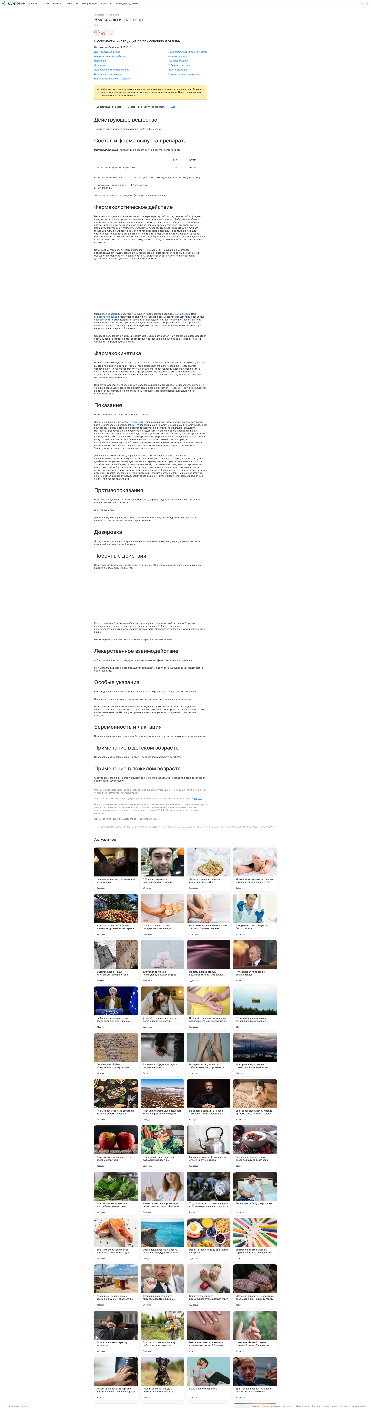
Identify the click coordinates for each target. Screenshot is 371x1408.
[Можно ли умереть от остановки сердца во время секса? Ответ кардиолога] (255, 869)
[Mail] (4, 3)
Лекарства (99, 15)
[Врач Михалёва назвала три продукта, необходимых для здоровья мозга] (116, 1240)
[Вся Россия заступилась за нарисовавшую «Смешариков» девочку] (255, 1240)
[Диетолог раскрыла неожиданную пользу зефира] (162, 962)
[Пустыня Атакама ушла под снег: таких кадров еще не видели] (162, 1101)
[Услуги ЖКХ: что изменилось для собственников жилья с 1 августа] (208, 1193)
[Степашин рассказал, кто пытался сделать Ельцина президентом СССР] (162, 1286)
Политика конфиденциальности (352, 1406)
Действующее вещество (107, 52)
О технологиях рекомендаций (324, 1406)
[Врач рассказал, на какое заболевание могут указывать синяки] (208, 1054)
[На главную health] (15, 3)
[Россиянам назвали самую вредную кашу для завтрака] (255, 1147)
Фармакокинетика (177, 56)
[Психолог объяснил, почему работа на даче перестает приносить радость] (162, 1332)
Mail (4, 1406)
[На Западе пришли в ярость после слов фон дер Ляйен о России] (116, 1008)
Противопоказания (178, 60)
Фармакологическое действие (110, 56)
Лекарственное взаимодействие (111, 69)
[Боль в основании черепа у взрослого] (116, 1332)
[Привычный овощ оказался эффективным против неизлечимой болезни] (162, 1147)
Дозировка (100, 65)
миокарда (184, 313)
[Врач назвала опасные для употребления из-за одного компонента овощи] (116, 1193)
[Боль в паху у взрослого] (208, 1378)
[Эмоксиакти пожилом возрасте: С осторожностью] (110, 32)
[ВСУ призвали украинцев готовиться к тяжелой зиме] (255, 1054)
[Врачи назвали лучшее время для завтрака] (208, 1240)
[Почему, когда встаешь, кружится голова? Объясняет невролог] (208, 962)
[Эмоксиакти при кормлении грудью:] (103, 32)
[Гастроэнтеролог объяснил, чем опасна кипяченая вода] (208, 1147)
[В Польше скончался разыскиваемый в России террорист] (162, 869)
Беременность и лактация (108, 74)
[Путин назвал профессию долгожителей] (255, 962)
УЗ (100, 424)
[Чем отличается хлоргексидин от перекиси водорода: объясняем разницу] (162, 1193)
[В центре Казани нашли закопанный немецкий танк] (116, 962)
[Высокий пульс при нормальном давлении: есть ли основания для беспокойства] (208, 1008)
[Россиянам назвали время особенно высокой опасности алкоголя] (116, 1286)
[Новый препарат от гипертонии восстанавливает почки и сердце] (116, 1378)
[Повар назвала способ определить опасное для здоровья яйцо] (162, 915)
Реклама (24, 1406)
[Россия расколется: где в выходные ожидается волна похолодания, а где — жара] (162, 1378)
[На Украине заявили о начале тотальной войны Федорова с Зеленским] (208, 1101)
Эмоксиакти (113, 15)
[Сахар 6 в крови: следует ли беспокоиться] (255, 915)
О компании (14, 1406)
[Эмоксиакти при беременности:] (97, 32)
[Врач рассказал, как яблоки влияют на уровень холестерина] (116, 915)
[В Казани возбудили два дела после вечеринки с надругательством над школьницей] (162, 1054)
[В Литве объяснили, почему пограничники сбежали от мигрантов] (255, 1008)
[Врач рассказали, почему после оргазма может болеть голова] (255, 1101)
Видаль (198, 798)
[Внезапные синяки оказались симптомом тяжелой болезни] (208, 1332)
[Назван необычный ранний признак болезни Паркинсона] (255, 1332)
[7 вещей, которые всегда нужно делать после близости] (162, 1008)
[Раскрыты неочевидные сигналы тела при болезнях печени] (208, 915)
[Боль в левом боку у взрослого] (255, 1193)
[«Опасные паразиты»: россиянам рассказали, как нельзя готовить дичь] (255, 1286)
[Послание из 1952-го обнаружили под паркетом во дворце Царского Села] (116, 1054)
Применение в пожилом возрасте (112, 78)
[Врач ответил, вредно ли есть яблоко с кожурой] (116, 1147)
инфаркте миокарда (105, 316)
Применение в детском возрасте (185, 74)
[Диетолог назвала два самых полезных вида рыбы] (208, 869)
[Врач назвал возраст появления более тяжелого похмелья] (255, 1378)
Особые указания (177, 69)
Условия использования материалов (277, 1406)
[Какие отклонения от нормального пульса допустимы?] (208, 1286)
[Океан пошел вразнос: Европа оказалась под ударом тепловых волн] (162, 1240)
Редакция (256, 1406)
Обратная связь (302, 1406)
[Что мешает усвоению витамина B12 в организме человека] (116, 1101)
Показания (100, 60)
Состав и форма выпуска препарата (187, 52)
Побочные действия (179, 65)
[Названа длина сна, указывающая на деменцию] (116, 869)
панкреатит (138, 422)
